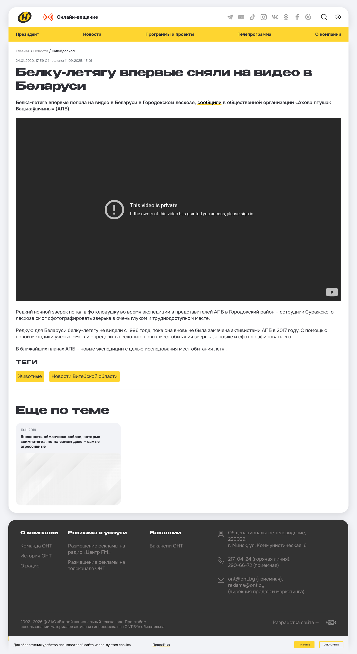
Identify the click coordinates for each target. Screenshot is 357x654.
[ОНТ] (25, 17)
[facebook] (297, 17)
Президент (27, 34)
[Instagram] (264, 17)
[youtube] (241, 17)
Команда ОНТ (36, 546)
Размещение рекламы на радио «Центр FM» (96, 549)
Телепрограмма (254, 34)
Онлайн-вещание (77, 17)
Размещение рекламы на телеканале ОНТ (96, 565)
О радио (30, 566)
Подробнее (161, 645)
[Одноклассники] (286, 17)
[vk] (275, 17)
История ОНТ (35, 556)
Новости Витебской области (84, 376)
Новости (92, 34)
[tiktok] (252, 17)
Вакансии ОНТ (166, 546)
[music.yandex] (308, 17)
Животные (30, 376)
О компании (328, 34)
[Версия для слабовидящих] (337, 17)
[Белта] (328, 622)
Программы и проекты (169, 34)
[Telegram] (230, 17)
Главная (23, 51)
